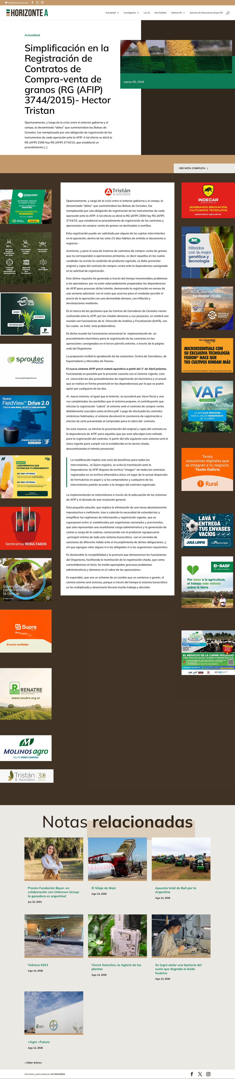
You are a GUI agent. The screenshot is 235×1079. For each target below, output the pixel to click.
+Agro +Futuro (39, 1042)
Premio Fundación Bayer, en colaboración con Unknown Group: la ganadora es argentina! (53, 892)
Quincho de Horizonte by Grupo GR (206, 13)
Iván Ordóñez (160, 13)
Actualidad (111, 13)
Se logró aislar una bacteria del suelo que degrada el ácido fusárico (178, 969)
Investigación (130, 13)
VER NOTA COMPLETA (192, 168)
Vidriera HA (176, 13)
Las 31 (147, 13)
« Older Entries (33, 1062)
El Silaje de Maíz (104, 888)
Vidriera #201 (38, 965)
